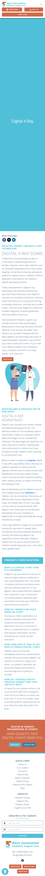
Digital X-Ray (22, 801)
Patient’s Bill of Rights (22, 784)
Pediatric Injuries (22, 797)
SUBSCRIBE (22, 836)
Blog (22, 788)
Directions (22, 14)
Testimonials (22, 774)
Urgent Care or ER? (22, 807)
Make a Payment (22, 778)
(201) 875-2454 (29, 866)
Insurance (22, 771)
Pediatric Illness (22, 804)
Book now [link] (13, 9)
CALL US (35, 9)
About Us (22, 764)
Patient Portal (22, 781)
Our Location (22, 767)
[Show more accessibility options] (5, 871)
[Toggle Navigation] (41, 4)
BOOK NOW (24, 871)
